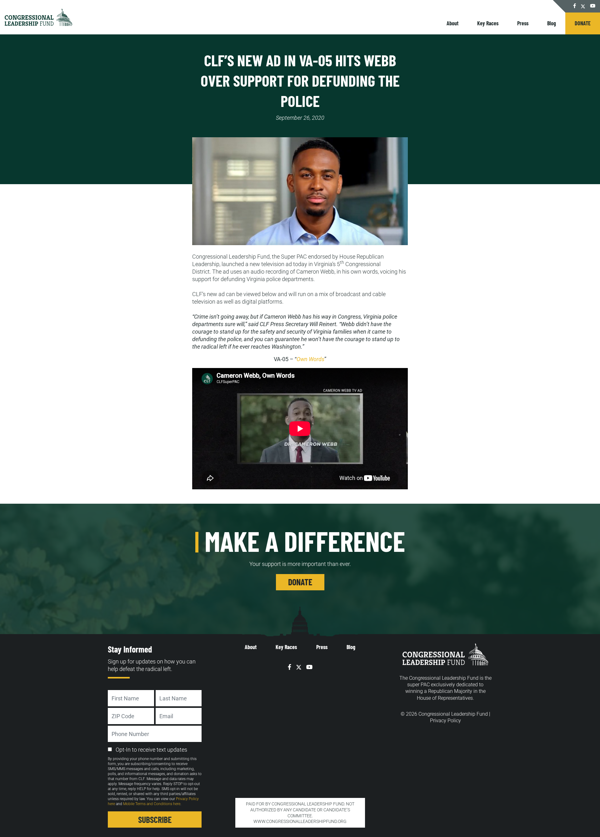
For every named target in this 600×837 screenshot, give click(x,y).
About (452, 23)
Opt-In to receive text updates (151, 749)
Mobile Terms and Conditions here (151, 804)
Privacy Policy (445, 721)
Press (522, 23)
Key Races (487, 23)
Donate (583, 23)
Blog (551, 23)
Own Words (310, 359)
